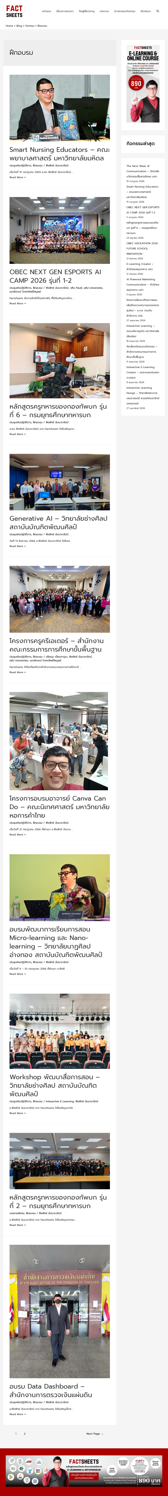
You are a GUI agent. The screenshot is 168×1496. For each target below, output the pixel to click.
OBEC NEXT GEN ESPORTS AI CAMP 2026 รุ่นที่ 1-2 (55, 276)
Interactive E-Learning (60, 1101)
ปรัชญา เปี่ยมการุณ (56, 657)
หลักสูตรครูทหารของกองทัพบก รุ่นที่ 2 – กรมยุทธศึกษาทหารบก (58, 1201)
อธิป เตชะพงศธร (93, 288)
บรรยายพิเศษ (17, 1213)
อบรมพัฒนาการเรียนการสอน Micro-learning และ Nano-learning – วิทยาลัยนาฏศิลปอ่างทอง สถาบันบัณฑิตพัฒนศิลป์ (56, 942)
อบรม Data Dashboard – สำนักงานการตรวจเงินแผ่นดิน (51, 1390)
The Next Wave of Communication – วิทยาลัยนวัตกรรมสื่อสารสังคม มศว (142, 171)
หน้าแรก (46, 11)
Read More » (18, 177)
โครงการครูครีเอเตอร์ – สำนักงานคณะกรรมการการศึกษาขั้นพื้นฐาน (57, 645)
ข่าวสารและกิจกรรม (124, 11)
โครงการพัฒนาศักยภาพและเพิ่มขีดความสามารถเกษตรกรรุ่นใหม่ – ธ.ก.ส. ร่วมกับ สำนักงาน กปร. (142, 308)
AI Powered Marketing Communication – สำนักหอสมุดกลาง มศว (142, 284)
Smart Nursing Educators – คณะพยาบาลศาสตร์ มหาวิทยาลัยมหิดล (60, 153)
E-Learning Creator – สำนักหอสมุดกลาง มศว (139, 266)
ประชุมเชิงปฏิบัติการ (20, 166)
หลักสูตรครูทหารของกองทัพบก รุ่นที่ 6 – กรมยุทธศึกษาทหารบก (58, 410)
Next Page (95, 1434)
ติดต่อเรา (146, 11)
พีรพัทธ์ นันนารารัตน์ (57, 166)
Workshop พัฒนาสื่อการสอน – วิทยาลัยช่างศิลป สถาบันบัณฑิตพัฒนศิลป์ (55, 1085)
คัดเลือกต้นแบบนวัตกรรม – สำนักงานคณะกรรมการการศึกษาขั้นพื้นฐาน (141, 352)
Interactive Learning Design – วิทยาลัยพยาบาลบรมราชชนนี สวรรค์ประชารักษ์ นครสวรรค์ (142, 396)
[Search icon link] (158, 11)
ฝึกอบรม (37, 166)
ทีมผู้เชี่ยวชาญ (86, 11)
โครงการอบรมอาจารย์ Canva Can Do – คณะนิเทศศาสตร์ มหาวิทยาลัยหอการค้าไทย (60, 807)
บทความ (104, 11)
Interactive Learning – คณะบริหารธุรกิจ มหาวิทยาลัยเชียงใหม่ (142, 331)
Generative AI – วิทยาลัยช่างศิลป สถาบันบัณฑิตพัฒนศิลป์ (58, 522)
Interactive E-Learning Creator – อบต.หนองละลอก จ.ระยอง (142, 372)
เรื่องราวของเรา (65, 11)
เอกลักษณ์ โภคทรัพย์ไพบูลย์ (25, 292)
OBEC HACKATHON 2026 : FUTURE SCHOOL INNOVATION (142, 248)
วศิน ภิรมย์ (76, 288)
